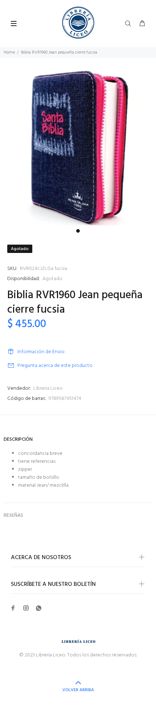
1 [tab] (78, 231)
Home (9, 52)
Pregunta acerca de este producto (55, 366)
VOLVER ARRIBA (78, 690)
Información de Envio (41, 352)
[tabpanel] (78, 147)
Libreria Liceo (48, 388)
